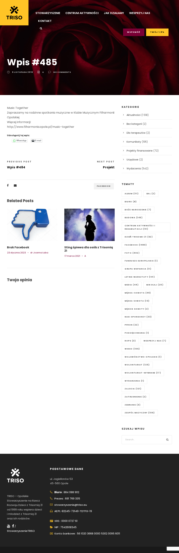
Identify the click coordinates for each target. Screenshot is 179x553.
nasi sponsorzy (138, 316)
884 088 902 (71, 492)
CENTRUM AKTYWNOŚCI (82, 13)
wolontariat (137, 364)
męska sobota (137, 300)
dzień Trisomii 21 (139, 236)
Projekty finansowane (140, 150)
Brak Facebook (18, 247)
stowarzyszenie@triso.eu (70, 505)
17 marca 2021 (72, 256)
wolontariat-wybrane (143, 372)
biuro (131, 201)
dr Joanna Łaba (39, 252)
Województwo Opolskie (143, 356)
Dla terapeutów (136, 133)
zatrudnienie (135, 396)
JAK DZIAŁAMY (114, 13)
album (132, 193)
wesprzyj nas (155, 340)
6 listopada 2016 (22, 72)
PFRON (132, 324)
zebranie (133, 404)
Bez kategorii (134, 124)
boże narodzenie (138, 209)
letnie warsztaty (140, 276)
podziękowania (137, 332)
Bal (151, 193)
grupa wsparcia (138, 268)
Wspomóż (133, 32)
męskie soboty (137, 308)
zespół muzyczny (140, 412)
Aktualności (134, 115)
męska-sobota (138, 292)
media (132, 284)
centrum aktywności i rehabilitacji (140, 227)
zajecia (133, 388)
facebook (104, 186)
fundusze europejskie (141, 260)
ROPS (130, 340)
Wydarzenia (134, 168)
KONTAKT (45, 21)
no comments (62, 72)
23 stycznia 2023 (16, 252)
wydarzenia (134, 380)
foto (132, 252)
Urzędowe (132, 159)
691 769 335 (72, 498)
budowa (134, 217)
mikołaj (154, 284)
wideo (132, 348)
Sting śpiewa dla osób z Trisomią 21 (88, 249)
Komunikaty (134, 142)
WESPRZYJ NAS (139, 13)
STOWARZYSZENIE (47, 13)
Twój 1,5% (157, 32)
